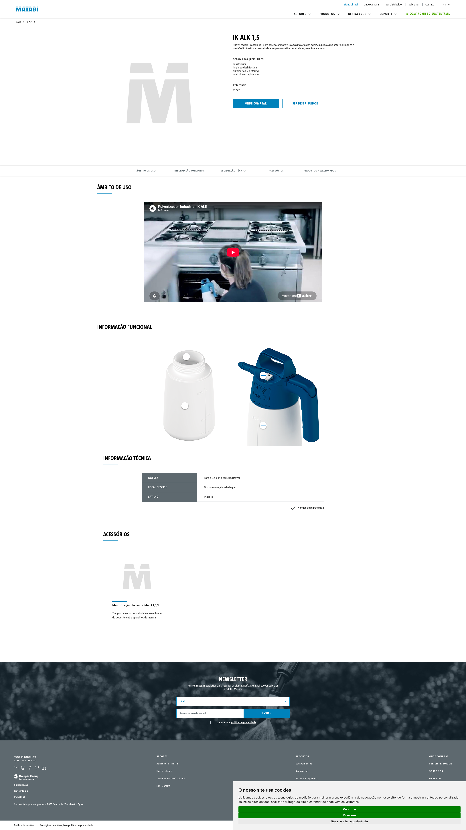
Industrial (19, 797)
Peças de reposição (307, 778)
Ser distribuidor (305, 103)
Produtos (327, 14)
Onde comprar (256, 103)
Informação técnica (233, 170)
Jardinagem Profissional (171, 778)
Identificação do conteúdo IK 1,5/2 (136, 605)
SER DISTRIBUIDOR (440, 763)
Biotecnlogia (21, 791)
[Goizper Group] (26, 779)
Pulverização (21, 785)
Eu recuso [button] (349, 815)
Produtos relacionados (320, 170)
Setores (300, 14)
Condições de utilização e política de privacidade (66, 825)
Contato (429, 4)
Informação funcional (189, 170)
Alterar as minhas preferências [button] (349, 821)
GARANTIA (435, 778)
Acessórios (276, 170)
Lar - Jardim (163, 786)
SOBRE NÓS (436, 771)
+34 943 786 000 (26, 760)
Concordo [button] (349, 809)
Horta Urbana (164, 771)
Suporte (386, 14)
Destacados (357, 14)
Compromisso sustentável (430, 13)
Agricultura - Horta (167, 763)
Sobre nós (414, 4)
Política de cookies (24, 825)
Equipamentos (304, 763)
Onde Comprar (372, 4)
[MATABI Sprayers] (27, 9)
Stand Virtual (351, 4)
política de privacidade (243, 722)
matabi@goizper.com (25, 757)
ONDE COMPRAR (439, 756)
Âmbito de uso (146, 170)
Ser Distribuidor (394, 4)
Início (19, 22)
